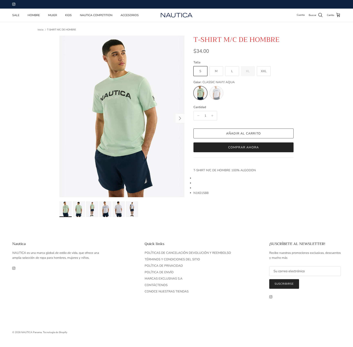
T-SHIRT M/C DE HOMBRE (61, 29)
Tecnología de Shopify (55, 332)
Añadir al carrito (243, 133)
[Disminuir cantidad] (197, 115)
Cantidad (199, 107)
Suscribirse (284, 284)
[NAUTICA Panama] (176, 15)
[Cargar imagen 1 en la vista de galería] (121, 116)
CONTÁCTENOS (156, 285)
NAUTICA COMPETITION (96, 15)
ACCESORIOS (130, 15)
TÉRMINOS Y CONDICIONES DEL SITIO (172, 259)
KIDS (68, 15)
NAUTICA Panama (31, 332)
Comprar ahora (243, 147)
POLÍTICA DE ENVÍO (159, 272)
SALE (15, 15)
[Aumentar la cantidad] (213, 115)
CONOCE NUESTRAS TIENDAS (167, 291)
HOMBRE (34, 15)
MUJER (52, 15)
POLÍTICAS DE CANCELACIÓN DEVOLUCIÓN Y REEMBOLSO (188, 253)
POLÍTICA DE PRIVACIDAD (164, 266)
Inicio (41, 29)
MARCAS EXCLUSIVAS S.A (163, 278)
